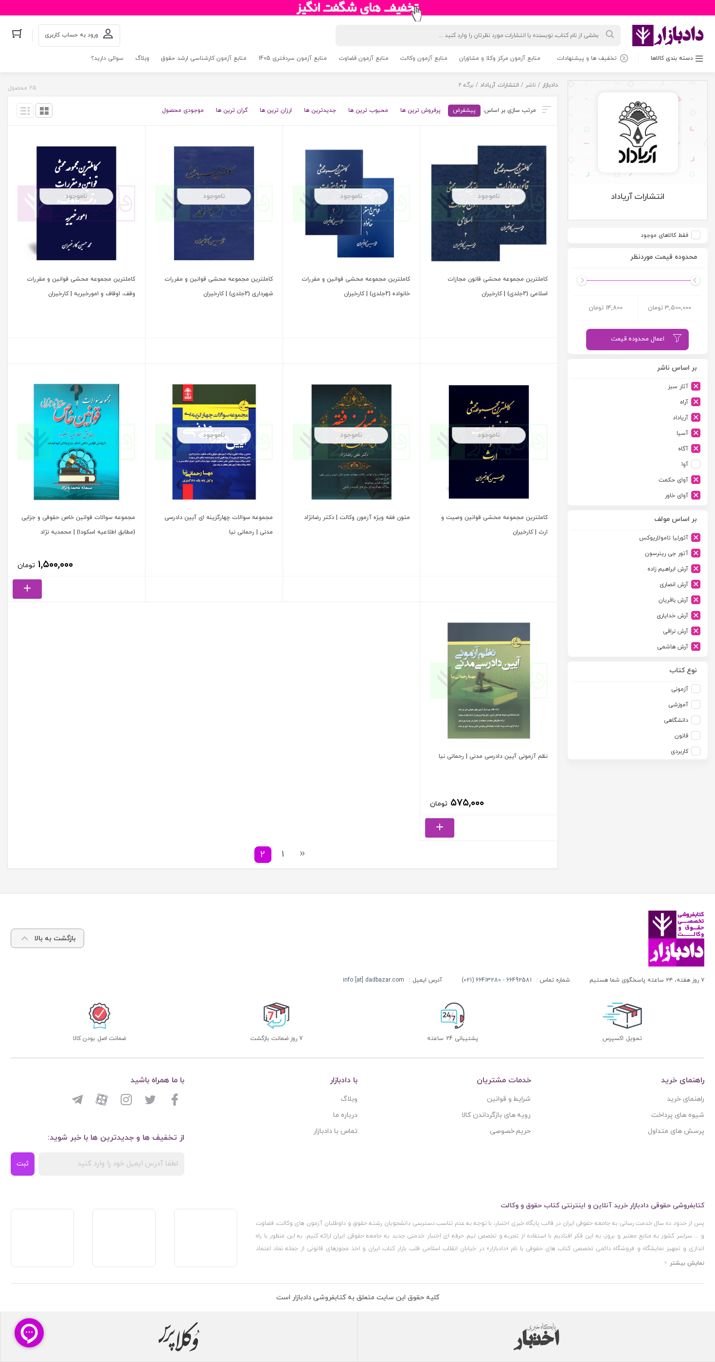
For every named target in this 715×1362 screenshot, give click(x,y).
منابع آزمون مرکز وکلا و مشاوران (499, 58)
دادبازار (550, 85)
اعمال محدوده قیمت (637, 339)
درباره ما (345, 1115)
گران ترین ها (232, 110)
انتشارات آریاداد (499, 85)
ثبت (23, 1163)
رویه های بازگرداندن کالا (496, 1115)
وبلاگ (142, 58)
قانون (681, 736)
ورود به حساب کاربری (71, 35)
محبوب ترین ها (368, 110)
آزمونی (679, 689)
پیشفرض (464, 110)
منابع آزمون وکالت (423, 58)
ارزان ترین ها (276, 110)
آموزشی (678, 705)
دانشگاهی (676, 720)
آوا (684, 464)
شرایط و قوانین (509, 1099)
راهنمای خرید (685, 1099)
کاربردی (679, 751)
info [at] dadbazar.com (373, 980)
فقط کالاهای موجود (664, 235)
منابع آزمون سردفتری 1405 (292, 58)
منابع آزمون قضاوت (364, 58)
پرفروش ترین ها (420, 110)
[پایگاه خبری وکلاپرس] (179, 1336)
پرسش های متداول (676, 1131)
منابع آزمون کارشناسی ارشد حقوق (204, 58)
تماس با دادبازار (335, 1131)
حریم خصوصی (510, 1131)
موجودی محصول (183, 110)
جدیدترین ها (320, 110)
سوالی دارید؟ (107, 58)
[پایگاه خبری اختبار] (536, 1336)
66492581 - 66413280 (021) (497, 980)
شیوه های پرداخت (677, 1115)
